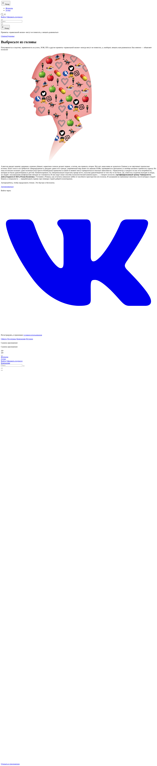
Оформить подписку (14, 17)
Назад (6, 4)
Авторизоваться (7, 187)
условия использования (32, 335)
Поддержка (11, 339)
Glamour (4, 36)
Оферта (4, 339)
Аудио (8, 10)
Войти (3, 17)
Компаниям (21, 339)
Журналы (9, 8)
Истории (29, 339)
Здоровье (10, 36)
